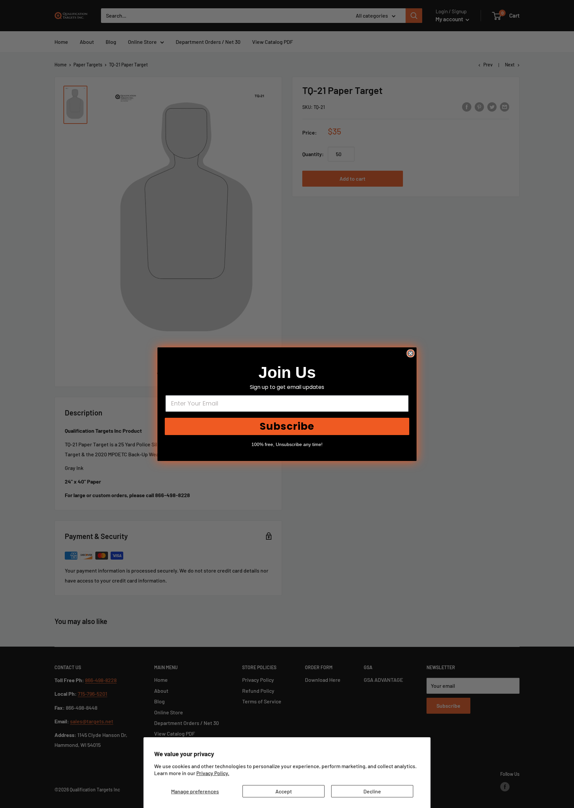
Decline (372, 791)
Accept (283, 791)
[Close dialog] (410, 353)
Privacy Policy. (212, 773)
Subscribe (287, 426)
